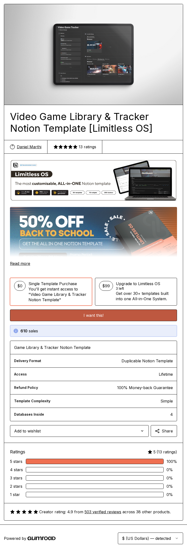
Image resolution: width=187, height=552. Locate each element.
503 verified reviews (102, 511)
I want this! (93, 315)
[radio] (51, 292)
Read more (20, 263)
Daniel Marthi (29, 146)
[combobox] (79, 431)
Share (167, 431)
